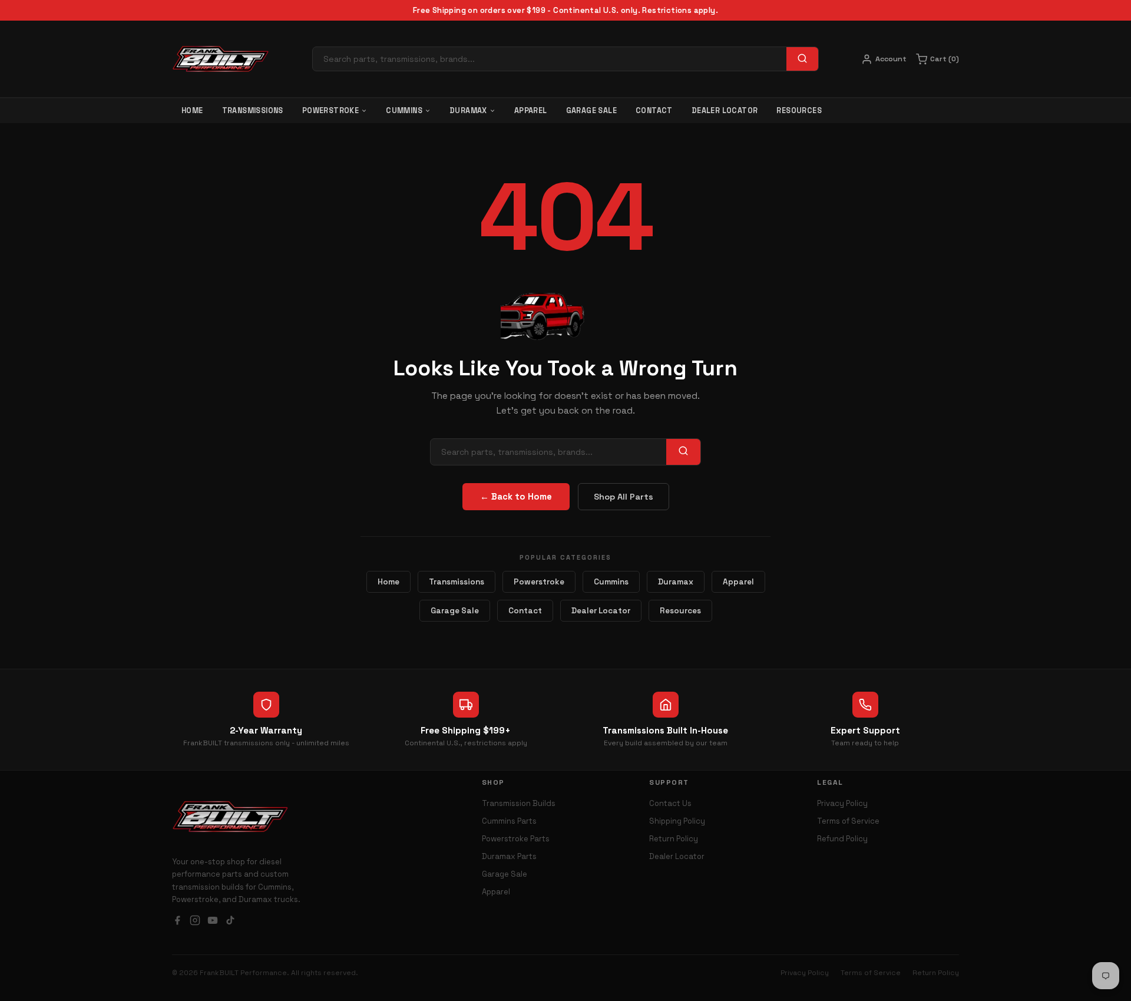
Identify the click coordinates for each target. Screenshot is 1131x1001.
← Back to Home (516, 496)
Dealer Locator (725, 110)
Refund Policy (842, 839)
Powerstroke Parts (516, 839)
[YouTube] (212, 922)
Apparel (530, 110)
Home (192, 110)
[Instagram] (195, 922)
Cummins (404, 110)
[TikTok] (230, 922)
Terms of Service (848, 821)
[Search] (802, 59)
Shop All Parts (623, 496)
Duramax (468, 110)
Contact (654, 110)
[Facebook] (177, 922)
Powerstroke (330, 110)
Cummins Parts (509, 821)
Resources (799, 110)
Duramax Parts (509, 856)
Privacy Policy (842, 803)
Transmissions (252, 110)
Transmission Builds (518, 803)
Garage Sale (591, 110)
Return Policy (673, 839)
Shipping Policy (677, 821)
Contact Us (670, 803)
